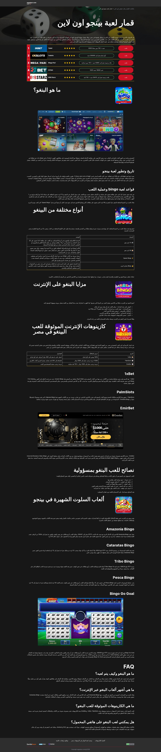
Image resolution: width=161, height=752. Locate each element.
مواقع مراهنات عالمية (62, 740)
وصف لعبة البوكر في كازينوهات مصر (81, 740)
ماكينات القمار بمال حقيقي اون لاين (124, 9)
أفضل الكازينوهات (100, 740)
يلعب (125, 48)
